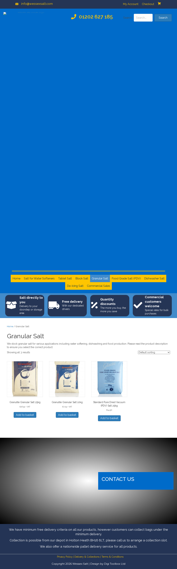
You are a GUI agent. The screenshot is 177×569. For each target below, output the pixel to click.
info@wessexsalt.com (37, 4)
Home (10, 326)
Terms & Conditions (112, 556)
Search (127, 17)
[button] (163, 18)
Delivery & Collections (87, 556)
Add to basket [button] (25, 415)
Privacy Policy (65, 556)
